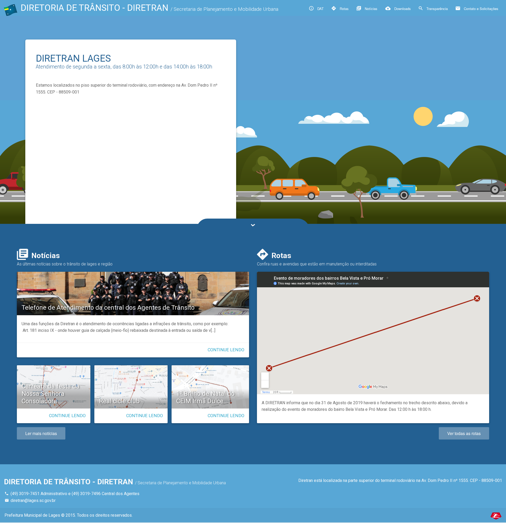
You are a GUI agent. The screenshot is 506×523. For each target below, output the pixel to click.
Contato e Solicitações (480, 8)
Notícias (370, 8)
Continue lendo (226, 349)
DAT (320, 8)
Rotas (344, 8)
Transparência (436, 8)
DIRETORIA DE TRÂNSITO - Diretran (149, 8)
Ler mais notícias (41, 433)
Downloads (402, 8)
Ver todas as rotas (464, 433)
